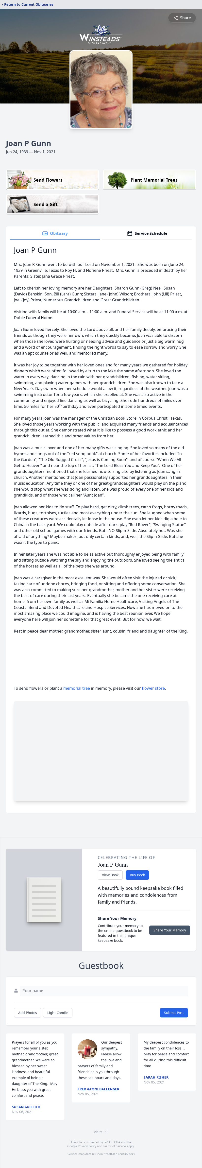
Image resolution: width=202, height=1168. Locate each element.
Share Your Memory (169, 930)
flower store (153, 688)
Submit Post (174, 1012)
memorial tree (76, 688)
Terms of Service (114, 1146)
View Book (110, 875)
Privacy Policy (87, 1146)
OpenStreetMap (106, 1154)
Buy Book (137, 875)
